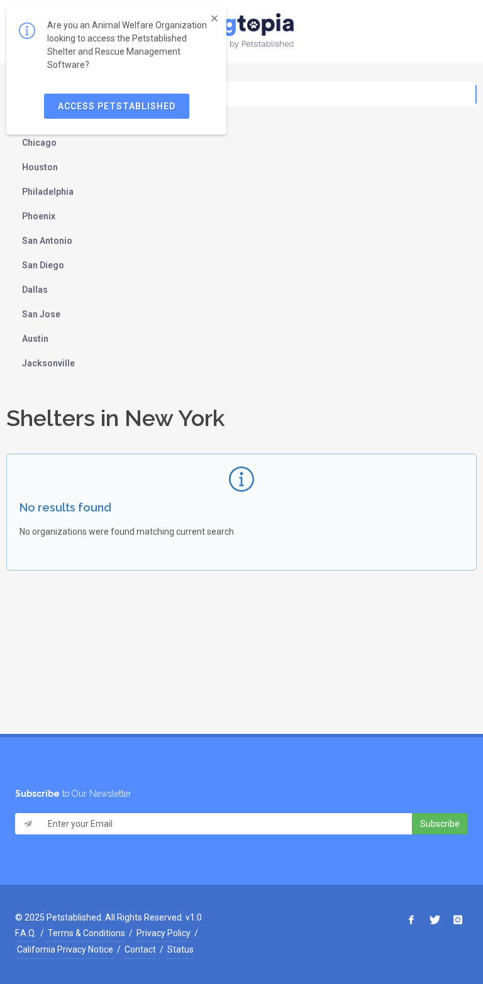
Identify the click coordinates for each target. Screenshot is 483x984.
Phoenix (38, 216)
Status (180, 949)
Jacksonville (48, 363)
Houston (40, 167)
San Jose (41, 314)
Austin (35, 339)
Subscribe (440, 824)
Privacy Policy (163, 933)
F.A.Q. (25, 933)
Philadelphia (48, 192)
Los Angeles (48, 118)
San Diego (43, 265)
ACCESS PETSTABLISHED (116, 106)
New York (41, 94)
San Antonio (47, 241)
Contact (140, 949)
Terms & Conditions (86, 933)
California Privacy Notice (65, 949)
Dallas (35, 290)
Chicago (39, 143)
